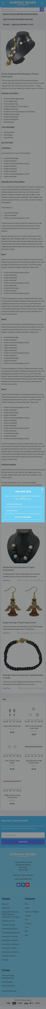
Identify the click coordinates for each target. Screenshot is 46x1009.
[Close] (42, 489)
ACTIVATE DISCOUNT (23, 517)
